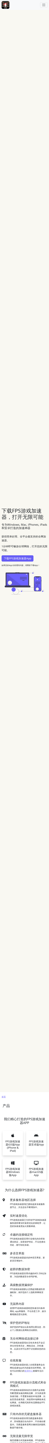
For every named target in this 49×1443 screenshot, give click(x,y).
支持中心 (29, 1370)
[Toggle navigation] (43, 5)
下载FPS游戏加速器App (17, 558)
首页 (4, 1096)
